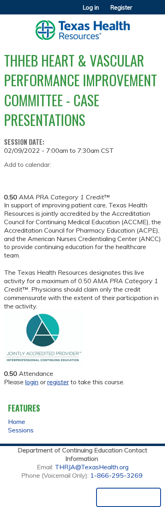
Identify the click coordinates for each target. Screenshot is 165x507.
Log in (91, 7)
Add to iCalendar (48, 177)
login (31, 382)
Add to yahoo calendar (30, 177)
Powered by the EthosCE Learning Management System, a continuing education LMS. (128, 497)
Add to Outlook (67, 177)
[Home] (82, 27)
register (58, 382)
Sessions (21, 430)
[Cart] (141, 11)
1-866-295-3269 (116, 475)
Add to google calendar (12, 177)
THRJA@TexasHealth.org (92, 467)
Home (16, 422)
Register (121, 7)
